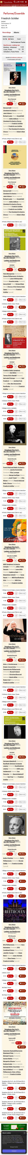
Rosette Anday (14, 281)
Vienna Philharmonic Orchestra (13, 276)
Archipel (12, 265)
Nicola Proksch (15, 672)
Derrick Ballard (8, 1069)
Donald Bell (20, 116)
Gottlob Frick (18, 381)
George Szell (7, 108)
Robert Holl (6, 680)
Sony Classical (12, 99)
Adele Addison (13, 119)
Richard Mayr (20, 284)
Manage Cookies (14, 1147)
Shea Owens (11, 958)
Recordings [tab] (6, 32)
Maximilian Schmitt (9, 575)
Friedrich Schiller (17, 123)
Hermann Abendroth (9, 761)
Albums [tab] (16, 32)
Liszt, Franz (8, 49)
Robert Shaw (21, 131)
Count (19, 39)
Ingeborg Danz (13, 572)
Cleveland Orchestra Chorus (12, 121)
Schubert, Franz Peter (11, 51)
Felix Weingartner (8, 274)
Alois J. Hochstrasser (10, 664)
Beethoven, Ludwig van (12, 45)
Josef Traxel (12, 478)
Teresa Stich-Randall (10, 375)
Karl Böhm (13, 373)
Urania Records (12, 459)
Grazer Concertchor (9, 667)
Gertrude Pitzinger (9, 378)
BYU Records (12, 936)
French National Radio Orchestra (13, 467)
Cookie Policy (19, 1142)
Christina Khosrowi (15, 674)
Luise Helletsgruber (16, 278)
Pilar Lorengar (14, 472)
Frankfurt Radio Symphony (11, 370)
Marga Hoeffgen (14, 475)
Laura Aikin (19, 569)
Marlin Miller (13, 677)
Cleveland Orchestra (9, 110)
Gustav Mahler (8, 1058)
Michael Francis (8, 1056)
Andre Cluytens (8, 858)
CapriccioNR (11, 1038)
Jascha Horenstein (16, 470)
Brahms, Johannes (10, 47)
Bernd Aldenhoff (18, 774)
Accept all (14, 1151)
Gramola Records (12, 655)
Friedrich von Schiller (15, 126)
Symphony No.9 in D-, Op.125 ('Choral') (11, 91)
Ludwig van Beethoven (12, 95)
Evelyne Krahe (7, 1064)
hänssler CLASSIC (12, 556)
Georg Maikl (7, 284)
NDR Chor (18, 580)
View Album (12, 87)
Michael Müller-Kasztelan (11, 1067)
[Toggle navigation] (26, 2)
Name (12, 39)
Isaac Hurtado (17, 955)
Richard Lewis (7, 116)
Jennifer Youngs (8, 953)
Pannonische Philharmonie (11, 669)
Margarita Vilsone (9, 1061)
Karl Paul (10, 777)
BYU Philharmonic (8, 945)
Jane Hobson (7, 113)
